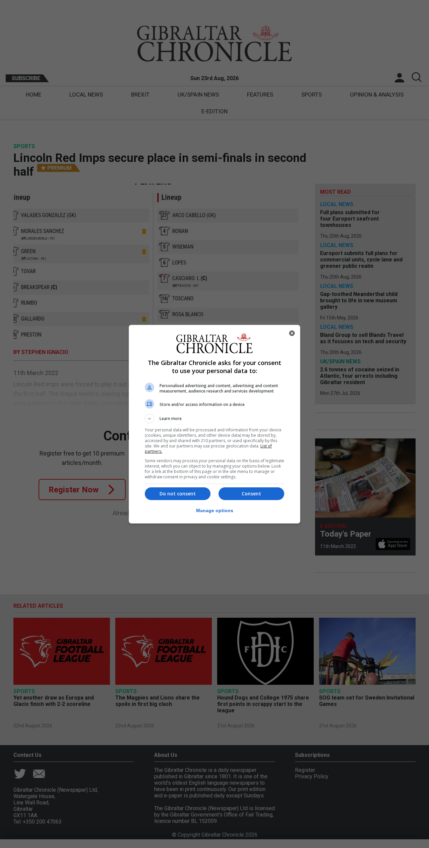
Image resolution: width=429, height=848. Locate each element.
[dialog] (214, 424)
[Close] (292, 333)
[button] (214, 418)
